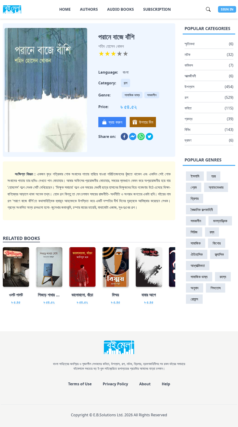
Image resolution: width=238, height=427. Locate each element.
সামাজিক (196, 243)
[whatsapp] (141, 136)
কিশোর (217, 243)
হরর (213, 176)
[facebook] (124, 136)
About (145, 383)
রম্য (212, 232)
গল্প (125, 82)
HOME (65, 9)
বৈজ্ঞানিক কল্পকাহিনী (202, 209)
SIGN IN (227, 9)
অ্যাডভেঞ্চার (216, 187)
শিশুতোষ (216, 287)
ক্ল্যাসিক (219, 254)
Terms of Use (80, 383)
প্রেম (194, 187)
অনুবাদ (194, 287)
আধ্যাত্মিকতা (198, 265)
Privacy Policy (115, 383)
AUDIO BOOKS (120, 9)
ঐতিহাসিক (197, 254)
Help (166, 383)
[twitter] (149, 136)
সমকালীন (151, 95)
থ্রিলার (194, 198)
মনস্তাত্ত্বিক (220, 220)
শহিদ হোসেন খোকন (111, 46)
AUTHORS (89, 9)
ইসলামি (195, 176)
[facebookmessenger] (132, 136)
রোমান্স (194, 299)
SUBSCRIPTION (157, 9)
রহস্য (223, 276)
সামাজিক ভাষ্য (132, 95)
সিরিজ (194, 232)
